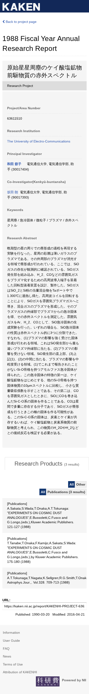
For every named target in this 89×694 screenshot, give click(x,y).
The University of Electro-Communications (38, 141)
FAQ (6, 648)
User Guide (11, 640)
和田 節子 (14, 164)
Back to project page (21, 22)
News (7, 656)
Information (11, 632)
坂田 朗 (12, 192)
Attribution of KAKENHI (20, 672)
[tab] (47, 463)
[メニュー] (83, 5)
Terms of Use (13, 664)
